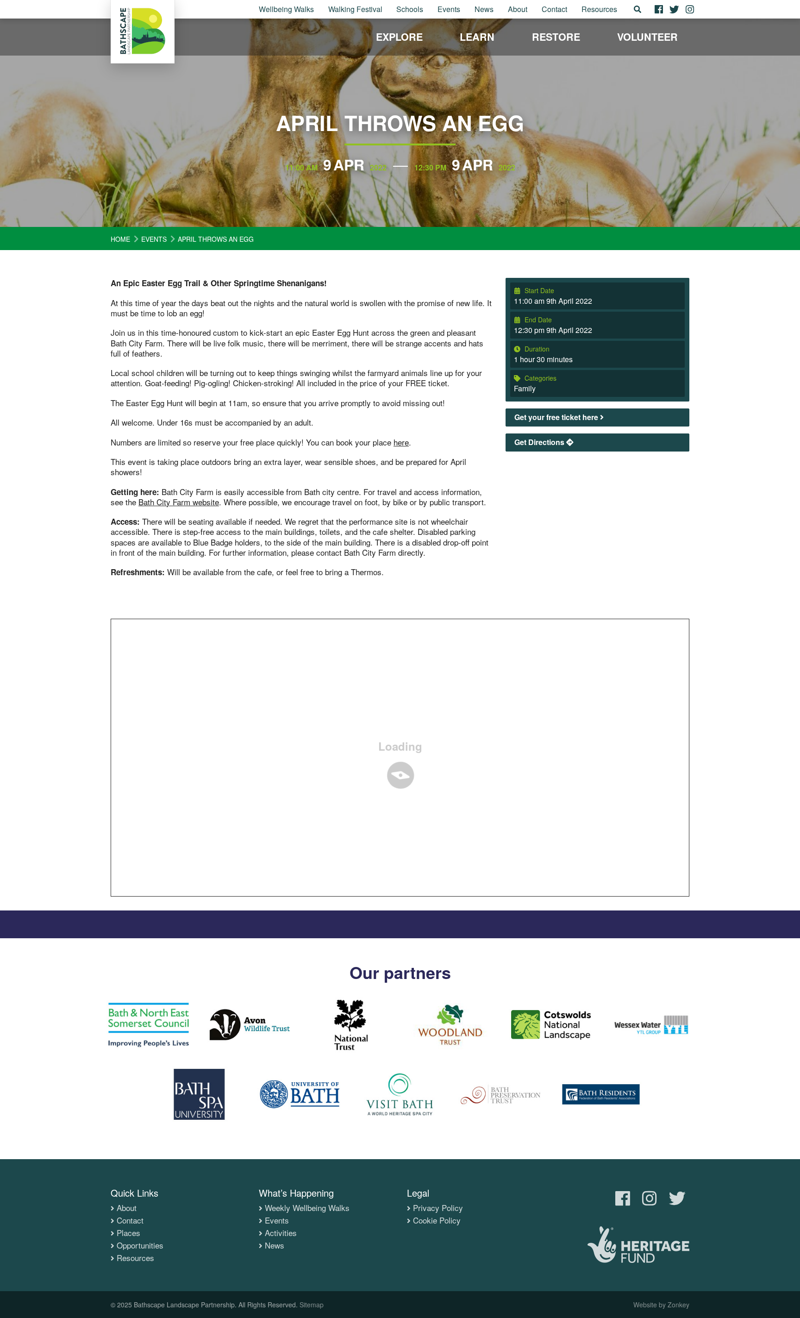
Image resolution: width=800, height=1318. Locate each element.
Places (128, 1233)
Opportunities (140, 1245)
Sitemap (312, 1304)
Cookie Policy (437, 1220)
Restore (556, 37)
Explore (399, 37)
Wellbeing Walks (286, 9)
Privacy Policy (438, 1208)
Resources (599, 9)
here (401, 442)
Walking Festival (355, 9)
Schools (409, 9)
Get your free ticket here (557, 417)
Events (449, 9)
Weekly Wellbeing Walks (307, 1208)
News (484, 9)
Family (525, 388)
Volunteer (647, 37)
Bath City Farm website (178, 502)
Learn (477, 37)
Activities (281, 1233)
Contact (554, 9)
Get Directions (540, 442)
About (517, 9)
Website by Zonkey (661, 1304)
